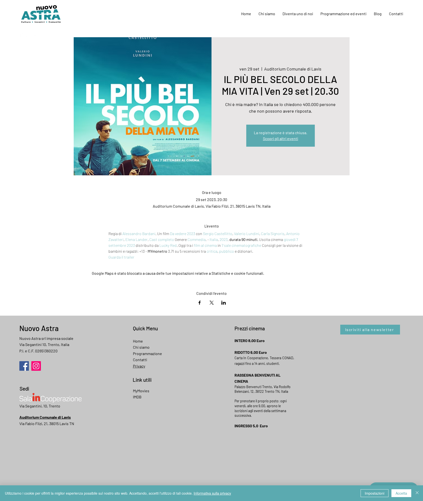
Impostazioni (374, 493)
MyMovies (141, 390)
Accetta (401, 493)
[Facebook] (21, 34)
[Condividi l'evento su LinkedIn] (223, 303)
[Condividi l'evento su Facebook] (199, 303)
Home (138, 341)
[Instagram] (37, 34)
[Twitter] (29, 34)
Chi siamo (141, 347)
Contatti (140, 359)
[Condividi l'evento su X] (211, 303)
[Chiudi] (417, 493)
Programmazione (147, 353)
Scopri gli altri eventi (280, 138)
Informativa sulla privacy (212, 493)
